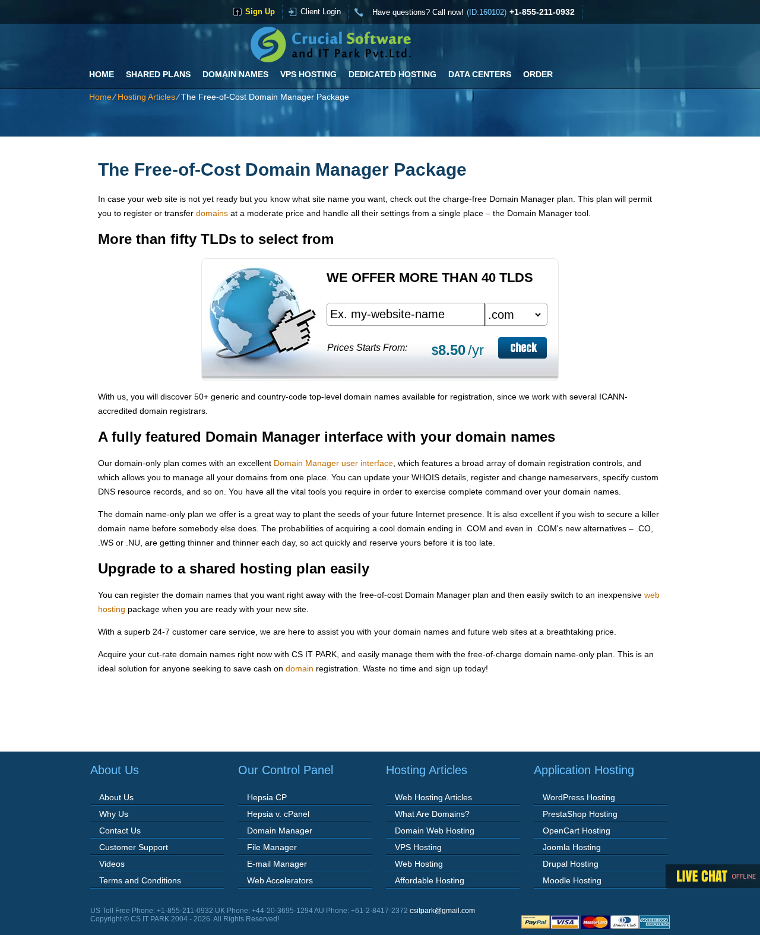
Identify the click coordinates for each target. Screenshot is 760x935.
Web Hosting (419, 864)
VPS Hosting (308, 74)
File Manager (272, 847)
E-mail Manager (277, 864)
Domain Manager (279, 830)
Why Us (113, 814)
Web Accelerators (280, 880)
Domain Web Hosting (434, 830)
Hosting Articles (146, 97)
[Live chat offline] (713, 876)
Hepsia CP (267, 797)
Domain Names (235, 74)
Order (538, 74)
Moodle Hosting (572, 880)
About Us (116, 797)
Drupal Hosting (570, 864)
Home (101, 74)
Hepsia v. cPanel (278, 814)
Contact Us (120, 830)
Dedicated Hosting (392, 74)
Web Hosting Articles (433, 797)
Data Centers (479, 74)
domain (300, 668)
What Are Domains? (432, 814)
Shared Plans (158, 74)
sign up (260, 11)
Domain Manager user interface (333, 463)
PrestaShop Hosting (580, 814)
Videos (112, 864)
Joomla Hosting (572, 847)
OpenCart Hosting (576, 830)
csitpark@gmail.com (442, 911)
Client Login (320, 11)
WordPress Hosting (579, 797)
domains (212, 213)
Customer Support (133, 847)
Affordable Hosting (429, 880)
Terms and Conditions (140, 880)
